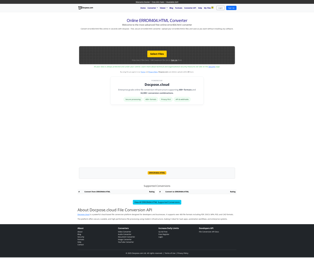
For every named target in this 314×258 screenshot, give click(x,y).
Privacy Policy (153, 72)
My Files (208, 7)
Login (220, 8)
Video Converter (124, 232)
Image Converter (125, 239)
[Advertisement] (157, 37)
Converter (152, 8)
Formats (178, 8)
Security (212, 66)
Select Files (157, 54)
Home (143, 8)
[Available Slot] (172, 2)
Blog (171, 8)
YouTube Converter (126, 242)
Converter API (190, 8)
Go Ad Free (162, 232)
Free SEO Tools (158, 2)
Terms (143, 72)
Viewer (163, 8)
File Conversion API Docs (209, 232)
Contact (81, 244)
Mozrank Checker (143, 2)
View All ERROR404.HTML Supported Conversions (157, 202)
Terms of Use (170, 253)
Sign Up (231, 8)
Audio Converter (124, 234)
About (80, 232)
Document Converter (126, 237)
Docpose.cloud (157, 84)
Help (200, 8)
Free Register (163, 234)
